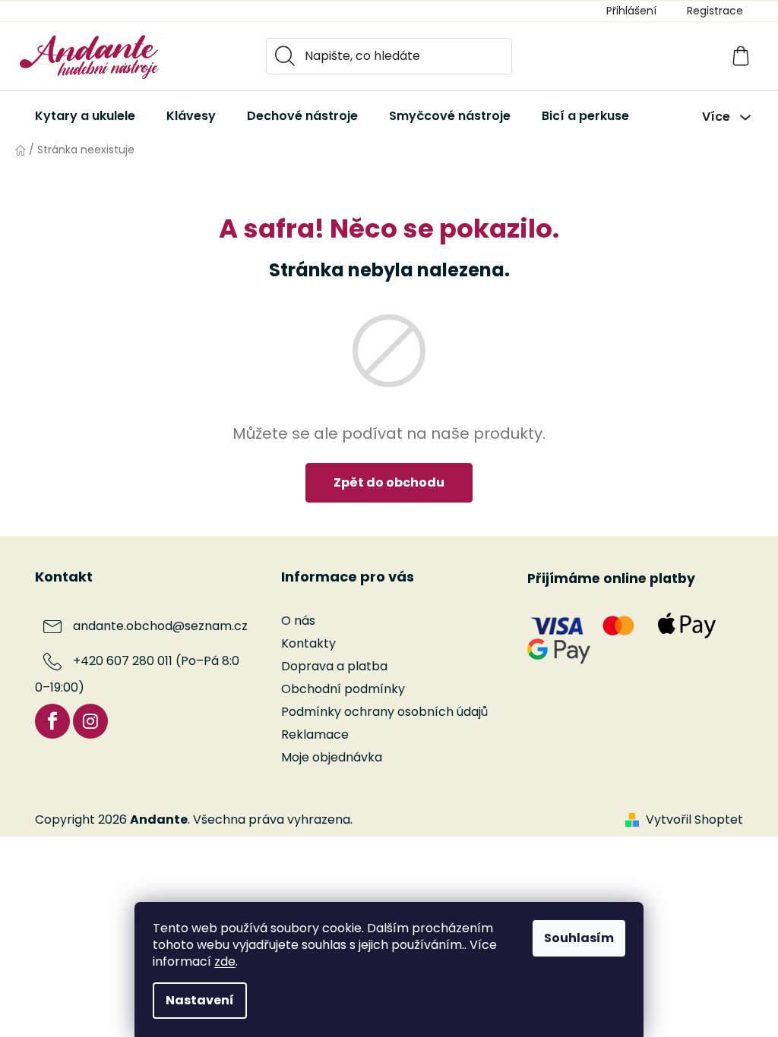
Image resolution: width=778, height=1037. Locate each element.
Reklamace (315, 734)
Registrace (715, 10)
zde (225, 961)
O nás (298, 620)
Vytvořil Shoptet (694, 820)
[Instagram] (90, 721)
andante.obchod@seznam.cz (160, 626)
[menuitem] (85, 116)
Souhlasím (579, 938)
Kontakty (308, 643)
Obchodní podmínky (343, 689)
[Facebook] (52, 721)
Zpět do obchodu (389, 482)
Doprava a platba (334, 666)
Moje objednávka (331, 757)
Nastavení (200, 1000)
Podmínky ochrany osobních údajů (384, 711)
